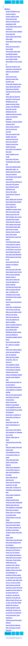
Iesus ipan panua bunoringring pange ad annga (13, 236)
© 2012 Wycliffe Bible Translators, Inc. (14, 637)
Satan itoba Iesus (11, 19)
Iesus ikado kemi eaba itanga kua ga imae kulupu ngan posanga (13, 229)
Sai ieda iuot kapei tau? (13, 287)
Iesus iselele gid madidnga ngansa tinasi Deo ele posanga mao (13, 209)
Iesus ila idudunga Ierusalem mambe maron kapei (14, 337)
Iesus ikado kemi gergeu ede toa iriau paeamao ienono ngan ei (14, 274)
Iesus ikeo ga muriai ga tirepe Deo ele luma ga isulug (13, 417)
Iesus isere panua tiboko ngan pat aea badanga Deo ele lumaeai (14, 352)
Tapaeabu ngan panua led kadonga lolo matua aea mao (13, 297)
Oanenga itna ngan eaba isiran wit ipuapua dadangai (13, 116)
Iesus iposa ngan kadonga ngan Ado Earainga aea (12, 79)
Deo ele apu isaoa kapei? (14, 395)
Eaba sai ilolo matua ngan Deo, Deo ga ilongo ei (12, 359)
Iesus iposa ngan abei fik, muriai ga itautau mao (13, 344)
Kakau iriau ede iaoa (12, 505)
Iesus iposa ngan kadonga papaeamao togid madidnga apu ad (13, 404)
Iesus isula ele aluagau (13, 625)
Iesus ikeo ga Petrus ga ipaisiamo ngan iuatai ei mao (13, 489)
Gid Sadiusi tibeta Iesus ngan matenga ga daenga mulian (14, 389)
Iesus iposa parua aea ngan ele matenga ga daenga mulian (13, 282)
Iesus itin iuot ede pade (13, 269)
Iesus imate (9, 537)
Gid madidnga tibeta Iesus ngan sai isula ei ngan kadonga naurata (13, 367)
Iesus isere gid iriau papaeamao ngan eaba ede (13, 161)
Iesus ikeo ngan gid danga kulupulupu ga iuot (13, 424)
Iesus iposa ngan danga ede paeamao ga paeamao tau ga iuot (14, 432)
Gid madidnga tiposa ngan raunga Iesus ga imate (13, 454)
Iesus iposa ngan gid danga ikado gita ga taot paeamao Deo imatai (14, 216)
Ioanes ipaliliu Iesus (12, 16)
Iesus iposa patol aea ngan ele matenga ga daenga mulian (12, 319)
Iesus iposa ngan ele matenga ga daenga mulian (12, 264)
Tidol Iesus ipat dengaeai (14, 540)
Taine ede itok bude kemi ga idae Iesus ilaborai (12, 462)
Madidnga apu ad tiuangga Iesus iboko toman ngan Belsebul (13, 104)
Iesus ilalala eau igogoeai (14, 199)
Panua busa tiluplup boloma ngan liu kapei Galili (13, 91)
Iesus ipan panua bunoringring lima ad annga (13, 194)
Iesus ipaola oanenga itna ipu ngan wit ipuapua (12, 129)
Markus (8, 2)
